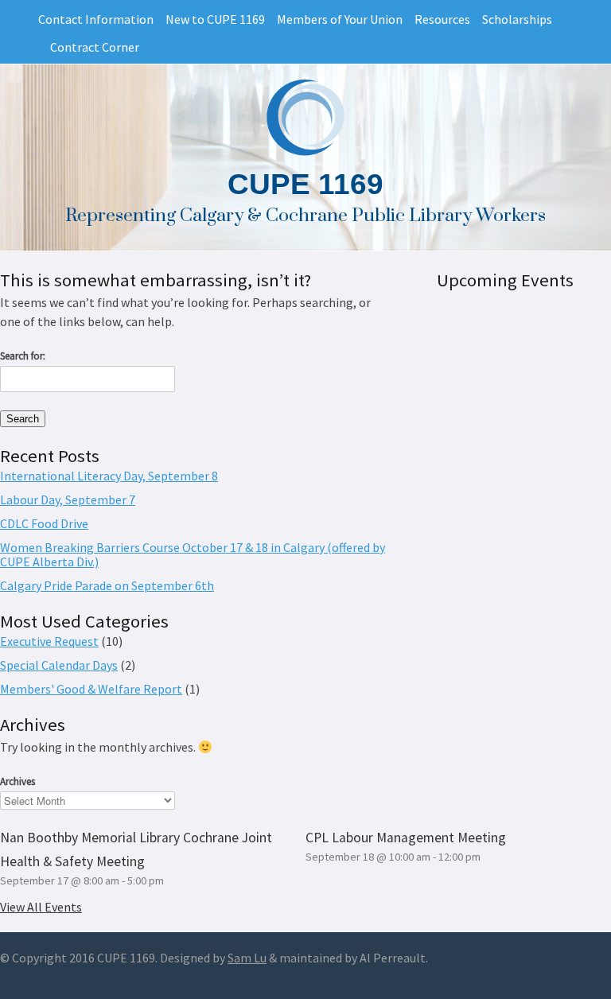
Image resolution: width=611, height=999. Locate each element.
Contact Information (96, 19)
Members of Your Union (340, 19)
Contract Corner (94, 47)
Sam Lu (247, 958)
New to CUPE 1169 (215, 19)
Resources (442, 19)
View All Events (41, 907)
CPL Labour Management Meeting (406, 837)
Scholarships (517, 19)
